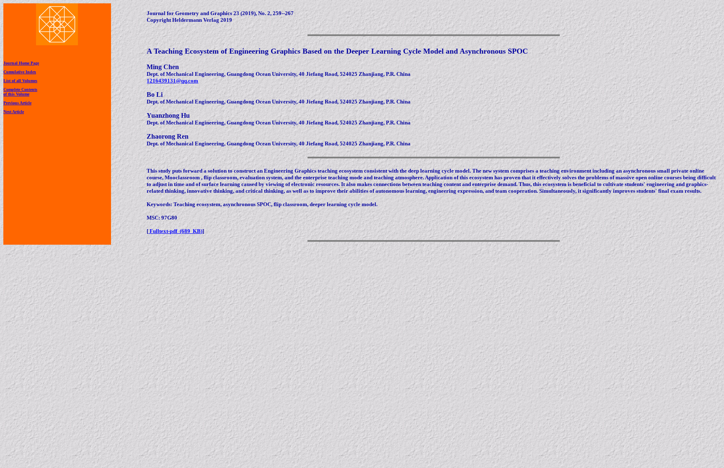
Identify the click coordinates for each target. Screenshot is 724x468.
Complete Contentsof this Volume (20, 91)
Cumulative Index (19, 72)
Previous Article (17, 103)
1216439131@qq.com (172, 81)
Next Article (13, 111)
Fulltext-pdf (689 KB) (175, 231)
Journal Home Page (21, 63)
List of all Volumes (20, 80)
